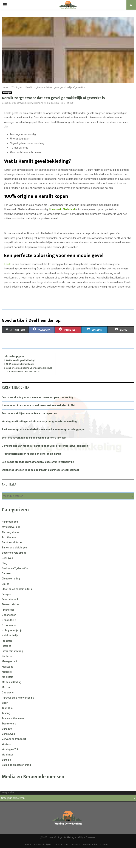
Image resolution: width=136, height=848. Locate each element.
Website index (90, 844)
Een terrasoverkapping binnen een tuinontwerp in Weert (34, 437)
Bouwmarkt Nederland (62, 209)
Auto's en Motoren (12, 542)
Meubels (7, 671)
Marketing (7, 666)
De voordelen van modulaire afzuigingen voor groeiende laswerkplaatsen (45, 445)
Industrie (7, 640)
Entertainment (10, 599)
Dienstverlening (11, 578)
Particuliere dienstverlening (18, 697)
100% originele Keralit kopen (20, 364)
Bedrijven (7, 558)
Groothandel (9, 625)
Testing (6, 713)
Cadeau (6, 573)
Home (28, 844)
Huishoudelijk (10, 635)
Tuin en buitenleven (13, 718)
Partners (76, 844)
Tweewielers (9, 723)
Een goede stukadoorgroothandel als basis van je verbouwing (38, 462)
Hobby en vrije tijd (12, 630)
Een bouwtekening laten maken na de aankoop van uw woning (37, 397)
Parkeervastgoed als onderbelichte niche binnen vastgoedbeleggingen (43, 429)
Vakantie (7, 728)
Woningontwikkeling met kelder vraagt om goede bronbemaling (39, 421)
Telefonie (7, 708)
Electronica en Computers (17, 589)
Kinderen (7, 656)
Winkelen (7, 744)
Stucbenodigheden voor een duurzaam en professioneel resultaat (40, 469)
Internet (6, 646)
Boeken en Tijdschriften (15, 568)
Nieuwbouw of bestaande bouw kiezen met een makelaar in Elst (38, 405)
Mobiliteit (7, 677)
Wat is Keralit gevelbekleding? (21, 360)
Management (9, 661)
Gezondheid (9, 620)
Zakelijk (6, 759)
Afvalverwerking (11, 527)
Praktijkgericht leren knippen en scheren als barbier (32, 453)
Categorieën (7, 792)
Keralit (7, 264)
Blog (4, 563)
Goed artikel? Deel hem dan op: (26, 371)
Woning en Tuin (10, 749)
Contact (104, 844)
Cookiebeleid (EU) (42, 844)
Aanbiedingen (10, 521)
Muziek (6, 687)
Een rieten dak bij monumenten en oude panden (29, 413)
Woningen (7, 93)
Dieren (5, 583)
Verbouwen (8, 733)
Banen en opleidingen (14, 547)
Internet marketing (12, 651)
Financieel (8, 609)
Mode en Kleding (11, 682)
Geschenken (9, 614)
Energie (6, 594)
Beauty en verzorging (14, 552)
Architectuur (9, 537)
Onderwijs (8, 692)
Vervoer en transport (14, 739)
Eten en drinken (10, 604)
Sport (5, 702)
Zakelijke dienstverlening (16, 764)
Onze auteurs (61, 844)
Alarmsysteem (10, 532)
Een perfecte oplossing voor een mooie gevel (29, 368)
